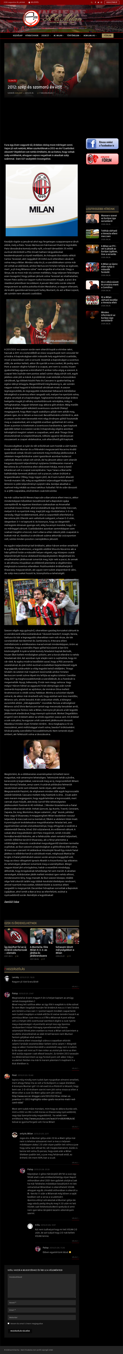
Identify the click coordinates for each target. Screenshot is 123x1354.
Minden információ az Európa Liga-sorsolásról (108, 316)
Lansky (15, 977)
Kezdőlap (18, 35)
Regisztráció (112, 2)
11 (70, 956)
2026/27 (45, 35)
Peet (14, 1075)
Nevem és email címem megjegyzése (26, 1324)
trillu (37, 1225)
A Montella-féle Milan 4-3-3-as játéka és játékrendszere (39, 951)
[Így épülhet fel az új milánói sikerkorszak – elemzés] (16, 936)
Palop (15, 993)
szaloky (18, 93)
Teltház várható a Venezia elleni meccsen (109, 233)
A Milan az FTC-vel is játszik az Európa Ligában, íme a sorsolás (109, 250)
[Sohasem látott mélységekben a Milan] (67, 936)
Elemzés (12, 81)
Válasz (75, 986)
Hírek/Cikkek (32, 35)
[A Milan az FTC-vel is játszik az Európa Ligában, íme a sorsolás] (92, 249)
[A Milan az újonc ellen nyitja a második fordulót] (92, 267)
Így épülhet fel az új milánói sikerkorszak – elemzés (15, 950)
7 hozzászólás (46, 93)
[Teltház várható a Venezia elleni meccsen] (92, 233)
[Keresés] (91, 2)
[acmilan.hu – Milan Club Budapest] (52, 18)
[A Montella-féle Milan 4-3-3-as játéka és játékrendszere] (41, 936)
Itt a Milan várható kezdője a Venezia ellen (109, 300)
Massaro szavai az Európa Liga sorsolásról (109, 218)
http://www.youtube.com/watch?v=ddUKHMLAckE (49, 1118)
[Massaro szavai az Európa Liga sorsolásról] (92, 218)
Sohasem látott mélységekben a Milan (65, 950)
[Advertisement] (41, 123)
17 (44, 959)
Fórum (107, 35)
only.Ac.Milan (26, 1133)
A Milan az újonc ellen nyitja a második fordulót (109, 268)
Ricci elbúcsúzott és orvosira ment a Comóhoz (110, 285)
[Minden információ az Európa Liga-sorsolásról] (92, 315)
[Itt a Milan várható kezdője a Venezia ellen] (92, 300)
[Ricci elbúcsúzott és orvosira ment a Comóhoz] (92, 285)
